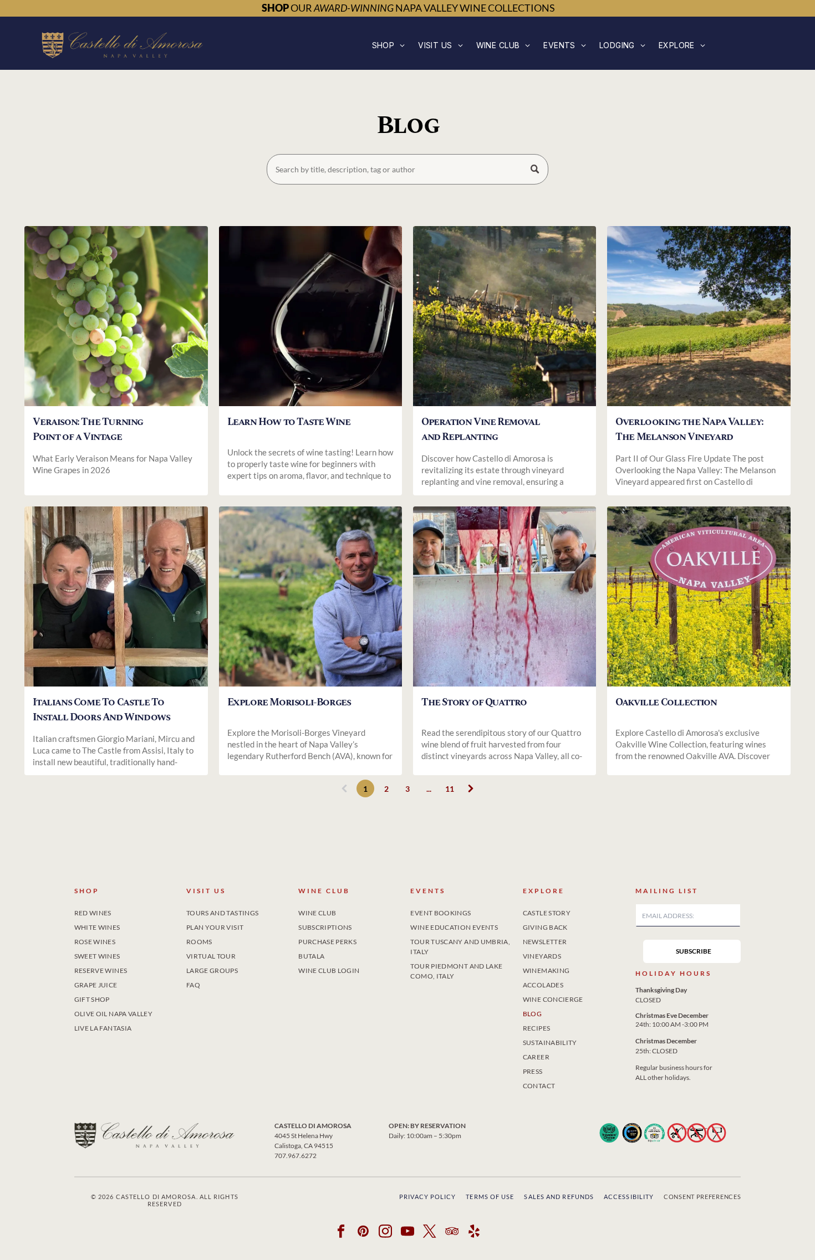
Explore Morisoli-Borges (289, 702)
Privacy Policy (427, 1196)
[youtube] (407, 1232)
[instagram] (385, 1232)
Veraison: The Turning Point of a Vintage (88, 429)
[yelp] (474, 1232)
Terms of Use (490, 1196)
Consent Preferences (702, 1196)
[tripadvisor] (452, 1232)
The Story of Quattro (474, 702)
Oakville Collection (665, 702)
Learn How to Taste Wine (288, 421)
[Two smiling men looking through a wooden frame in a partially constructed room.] (115, 596)
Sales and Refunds (559, 1196)
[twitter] (430, 1232)
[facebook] (341, 1232)
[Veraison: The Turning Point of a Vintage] (115, 316)
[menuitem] (388, 45)
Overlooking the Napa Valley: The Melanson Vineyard (689, 429)
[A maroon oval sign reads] (698, 596)
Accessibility (629, 1196)
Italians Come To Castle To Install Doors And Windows (101, 710)
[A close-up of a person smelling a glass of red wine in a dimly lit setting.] (310, 316)
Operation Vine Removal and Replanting (480, 429)
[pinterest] (363, 1232)
